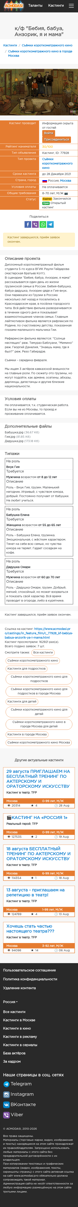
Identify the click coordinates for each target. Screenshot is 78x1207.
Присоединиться (56, 139)
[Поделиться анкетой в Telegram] (50, 224)
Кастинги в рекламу (20, 1036)
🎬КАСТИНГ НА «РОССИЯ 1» (36, 818)
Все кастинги (43, 652)
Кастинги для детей (21, 701)
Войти (48, 133)
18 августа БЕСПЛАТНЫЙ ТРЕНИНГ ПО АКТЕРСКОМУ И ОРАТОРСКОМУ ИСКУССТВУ (38, 854)
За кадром (12, 1061)
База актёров (14, 1053)
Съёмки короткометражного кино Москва (38, 742)
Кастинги (56, 5)
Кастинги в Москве (19, 1020)
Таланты (35, 5)
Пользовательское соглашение (29, 970)
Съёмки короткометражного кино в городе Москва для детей (39, 724)
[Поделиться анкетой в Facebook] (28, 224)
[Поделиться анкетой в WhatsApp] (43, 224)
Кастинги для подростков (26, 669)
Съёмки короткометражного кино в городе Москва (40, 53)
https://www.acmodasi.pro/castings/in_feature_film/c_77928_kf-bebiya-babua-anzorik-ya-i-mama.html (39, 633)
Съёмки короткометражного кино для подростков (39, 679)
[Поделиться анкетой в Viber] (35, 224)
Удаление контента (19, 988)
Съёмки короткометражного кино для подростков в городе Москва (39, 691)
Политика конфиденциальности (30, 979)
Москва (65, 180)
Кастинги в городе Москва (27, 734)
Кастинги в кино (17, 1028)
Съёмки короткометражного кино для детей (39, 711)
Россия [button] (9, 1002)
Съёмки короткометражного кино (47, 45)
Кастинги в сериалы (20, 1045)
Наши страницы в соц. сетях (33, 1075)
